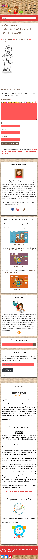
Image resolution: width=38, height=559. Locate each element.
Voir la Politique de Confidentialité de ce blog (19, 491)
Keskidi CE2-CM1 (19, 266)
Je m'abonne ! (7, 370)
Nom (3, 123)
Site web (4, 136)
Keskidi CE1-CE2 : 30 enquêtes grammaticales (20, 250)
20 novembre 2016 (7, 39)
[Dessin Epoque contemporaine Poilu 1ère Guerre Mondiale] (8, 46)
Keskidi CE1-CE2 (19, 244)
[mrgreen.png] (19, 102)
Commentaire (6, 100)
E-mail (3, 130)
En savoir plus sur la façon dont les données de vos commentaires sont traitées (19, 151)
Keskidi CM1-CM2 (19, 289)
